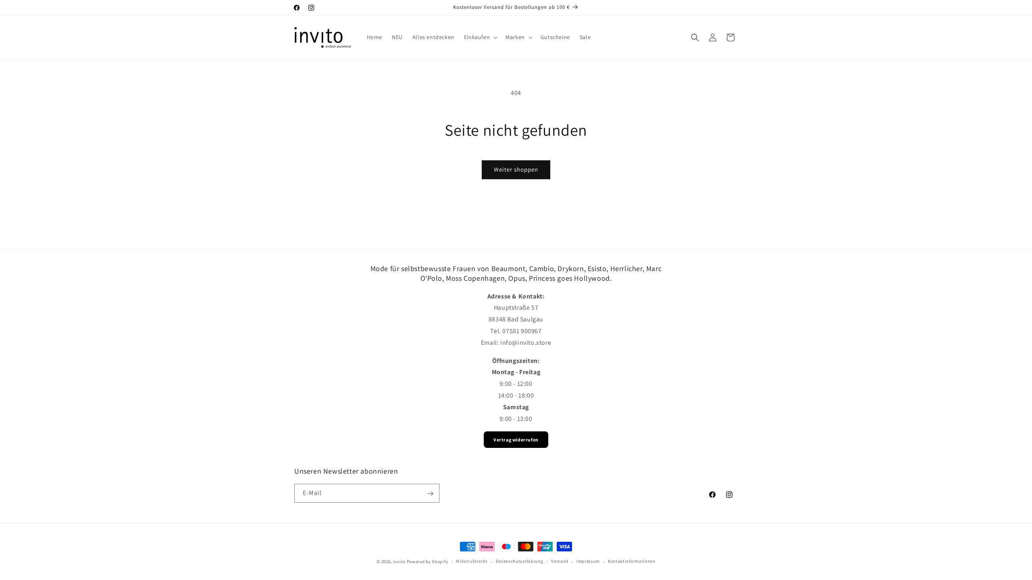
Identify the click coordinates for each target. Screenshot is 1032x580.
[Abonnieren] (430, 493)
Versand (559, 561)
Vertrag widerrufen (516, 440)
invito (399, 561)
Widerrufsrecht (472, 561)
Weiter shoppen (516, 169)
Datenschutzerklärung (519, 561)
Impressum (588, 561)
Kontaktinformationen (631, 561)
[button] (480, 37)
